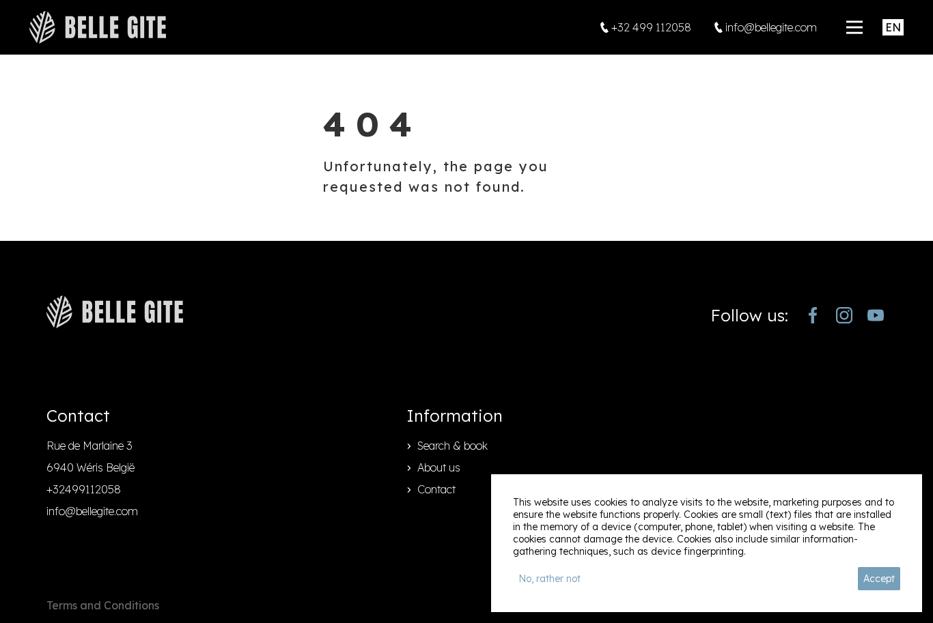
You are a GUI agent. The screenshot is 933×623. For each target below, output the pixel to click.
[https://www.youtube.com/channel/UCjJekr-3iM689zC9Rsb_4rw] (876, 315)
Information (454, 415)
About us (438, 467)
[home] (97, 27)
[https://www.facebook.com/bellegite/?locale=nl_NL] (813, 315)
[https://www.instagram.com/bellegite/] (844, 315)
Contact (436, 489)
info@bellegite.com (92, 511)
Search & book (452, 445)
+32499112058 (83, 489)
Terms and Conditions (102, 605)
